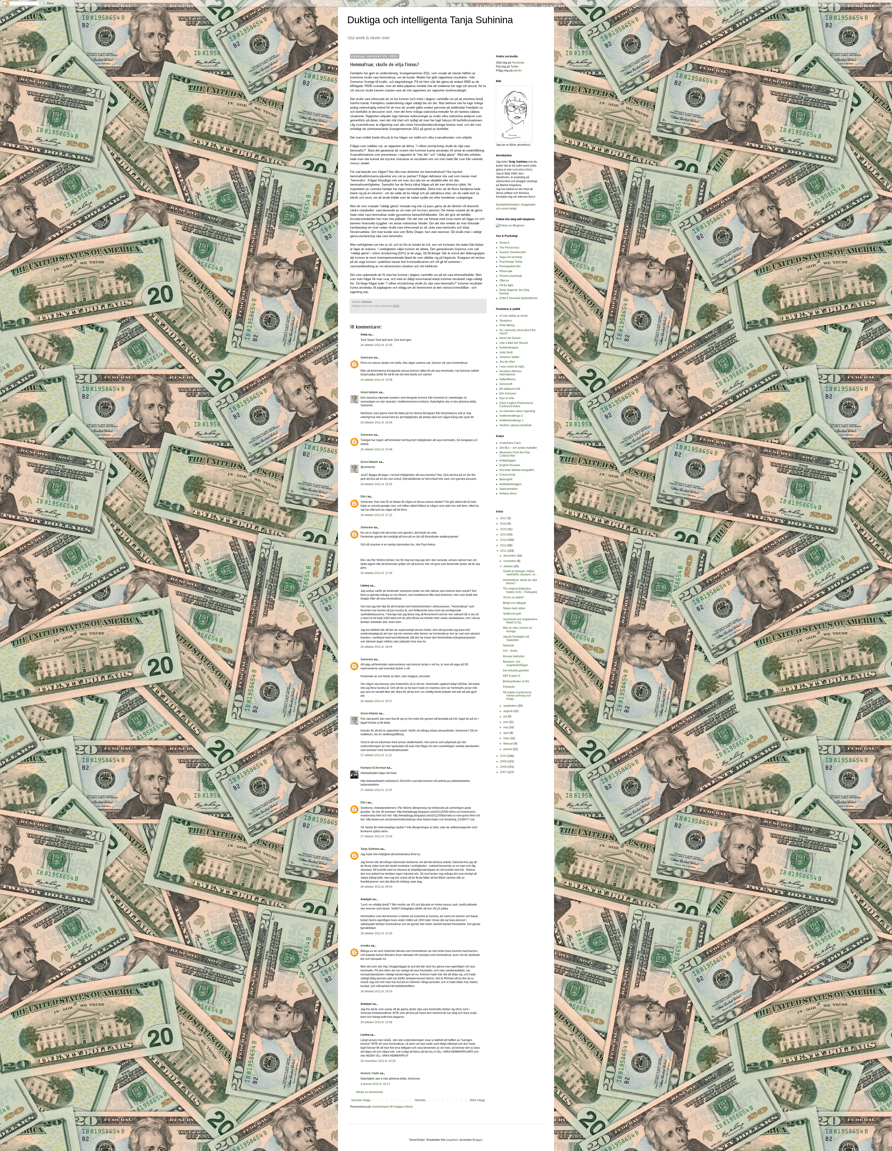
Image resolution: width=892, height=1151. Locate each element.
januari (508, 749)
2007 (503, 772)
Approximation (508, 488)
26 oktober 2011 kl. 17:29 (376, 573)
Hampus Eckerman (373, 767)
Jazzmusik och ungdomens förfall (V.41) (520, 621)
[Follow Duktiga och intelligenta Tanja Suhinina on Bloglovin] (510, 225)
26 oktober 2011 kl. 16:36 (376, 422)
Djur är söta (506, 398)
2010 (503, 756)
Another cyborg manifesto (515, 425)
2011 (503, 550)
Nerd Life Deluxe (510, 338)
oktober (508, 566)
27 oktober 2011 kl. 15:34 (376, 836)
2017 (503, 518)
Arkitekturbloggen (510, 484)
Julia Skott (505, 352)
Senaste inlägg (360, 1100)
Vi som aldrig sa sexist (513, 315)
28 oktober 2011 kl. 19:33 (376, 991)
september (510, 705)
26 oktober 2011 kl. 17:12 (376, 515)
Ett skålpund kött (509, 388)
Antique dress (508, 493)
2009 (503, 761)
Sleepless (505, 320)
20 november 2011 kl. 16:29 (378, 1061)
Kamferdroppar (508, 347)
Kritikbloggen (507, 460)
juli (505, 716)
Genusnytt (505, 384)
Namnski (508, 645)
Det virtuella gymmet (516, 670)
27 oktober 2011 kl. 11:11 (376, 755)
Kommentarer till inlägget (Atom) (392, 1106)
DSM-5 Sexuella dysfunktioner (518, 298)
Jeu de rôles (507, 361)
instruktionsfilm (521, 169)
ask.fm (517, 70)
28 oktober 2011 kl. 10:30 (376, 933)
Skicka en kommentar (369, 1092)
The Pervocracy (509, 247)
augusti (508, 711)
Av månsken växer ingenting (517, 411)
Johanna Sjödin (509, 357)
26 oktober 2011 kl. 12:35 (376, 345)
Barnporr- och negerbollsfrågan (515, 663)
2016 (503, 523)
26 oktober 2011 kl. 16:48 (376, 449)
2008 (503, 766)
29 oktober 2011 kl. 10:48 (376, 1022)
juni (506, 722)
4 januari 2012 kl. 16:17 (375, 1084)
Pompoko (509, 686)
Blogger (477, 1139)
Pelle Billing (507, 325)
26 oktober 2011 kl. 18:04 (376, 646)
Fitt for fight (506, 285)
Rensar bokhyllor (514, 656)
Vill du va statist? (513, 597)
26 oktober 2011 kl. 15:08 (376, 379)
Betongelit (505, 479)
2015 (503, 529)
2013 (503, 540)
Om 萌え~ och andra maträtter (518, 447)
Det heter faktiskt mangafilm (516, 470)
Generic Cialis (370, 1073)
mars (506, 738)
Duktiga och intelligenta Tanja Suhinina (430, 19)
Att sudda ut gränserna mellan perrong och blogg (517, 696)
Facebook (518, 62)
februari (508, 743)
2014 (503, 534)
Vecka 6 (504, 242)
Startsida (420, 1100)
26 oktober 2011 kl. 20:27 (376, 701)
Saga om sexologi (510, 257)
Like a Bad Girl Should (513, 343)
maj (506, 727)
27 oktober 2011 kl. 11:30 (376, 790)
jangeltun (452, 1139)
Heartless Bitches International (510, 373)
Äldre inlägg (477, 1100)
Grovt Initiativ (369, 392)
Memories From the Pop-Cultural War (515, 454)
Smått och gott (512, 613)
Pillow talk (505, 271)
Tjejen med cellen (514, 608)
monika (365, 945)
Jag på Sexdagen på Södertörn (516, 638)
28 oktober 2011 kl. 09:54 (376, 886)
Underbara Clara (510, 443)
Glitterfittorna (507, 379)
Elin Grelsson (507, 393)
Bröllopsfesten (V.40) (516, 681)
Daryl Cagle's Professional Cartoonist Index (516, 404)
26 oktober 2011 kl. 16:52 (376, 484)
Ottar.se (504, 280)
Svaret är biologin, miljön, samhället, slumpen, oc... (520, 573)
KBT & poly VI (511, 675)
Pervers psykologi (510, 275)
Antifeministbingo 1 (511, 420)
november (510, 561)
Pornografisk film (510, 266)
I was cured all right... (512, 366)
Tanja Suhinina (370, 849)
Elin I (364, 496)
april (506, 733)
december (510, 555)
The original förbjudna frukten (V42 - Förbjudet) (520, 590)
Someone (367, 357)
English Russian (509, 465)
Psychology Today (510, 261)
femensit (366, 301)
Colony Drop (507, 474)
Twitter (515, 66)
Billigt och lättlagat (514, 603)
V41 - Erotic (510, 650)
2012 (503, 545)
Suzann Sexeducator (512, 252)
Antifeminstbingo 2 (511, 415)
